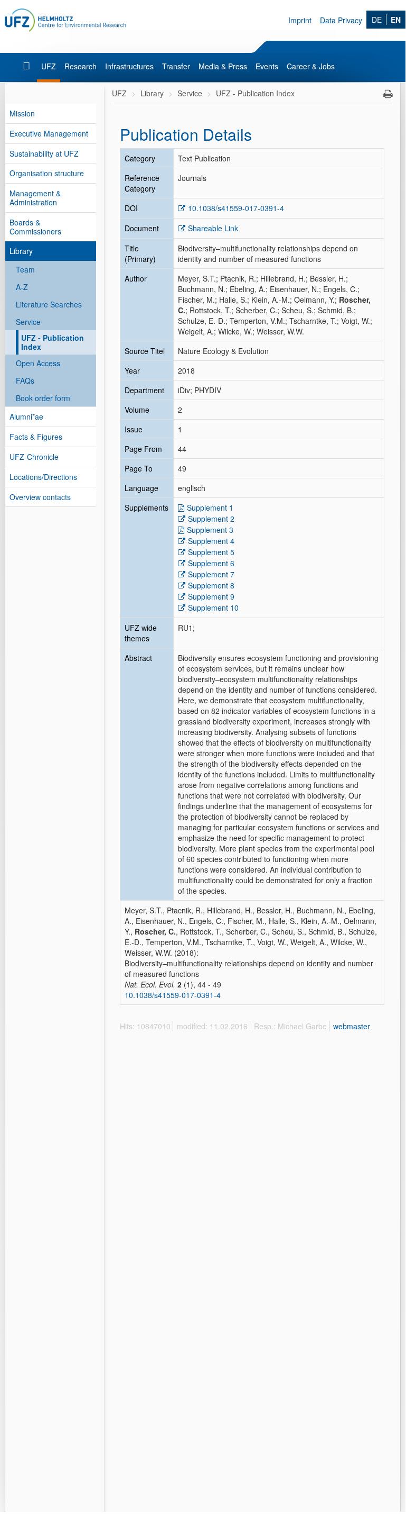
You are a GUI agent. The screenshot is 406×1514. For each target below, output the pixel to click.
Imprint (299, 20)
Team (25, 269)
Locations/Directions (43, 477)
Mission (22, 113)
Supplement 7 (211, 574)
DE (377, 19)
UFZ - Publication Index (52, 342)
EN (396, 19)
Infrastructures (129, 66)
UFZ (48, 66)
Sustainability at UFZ (44, 153)
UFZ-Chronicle (34, 456)
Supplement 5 (211, 552)
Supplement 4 (211, 541)
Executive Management (49, 133)
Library (21, 251)
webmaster (351, 1026)
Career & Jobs (311, 66)
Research (80, 66)
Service (28, 321)
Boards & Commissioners (35, 227)
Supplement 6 (211, 563)
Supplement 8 (211, 585)
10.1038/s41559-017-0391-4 (236, 208)
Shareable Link (213, 228)
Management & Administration (35, 197)
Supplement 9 (211, 596)
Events (267, 66)
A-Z (22, 287)
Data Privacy (341, 20)
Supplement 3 (210, 529)
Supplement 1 (210, 507)
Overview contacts (40, 497)
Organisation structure (47, 173)
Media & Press (223, 66)
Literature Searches (49, 304)
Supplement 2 (211, 518)
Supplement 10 (213, 607)
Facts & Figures (36, 436)
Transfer (176, 66)
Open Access (38, 363)
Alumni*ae (26, 416)
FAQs (25, 380)
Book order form (43, 398)
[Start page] (27, 66)
